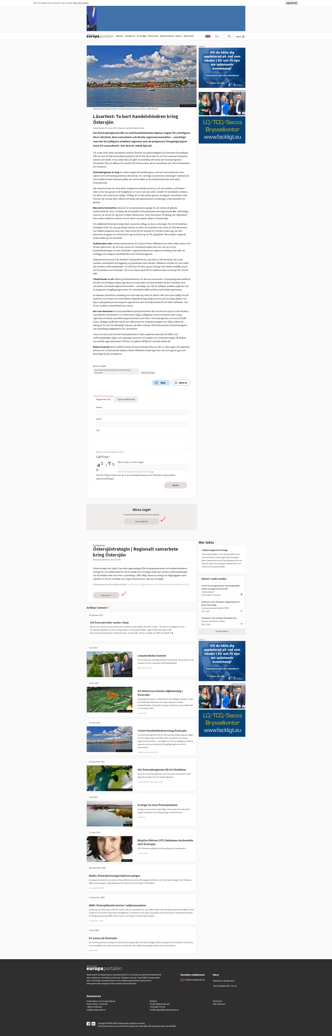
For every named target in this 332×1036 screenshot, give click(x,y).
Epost (99, 418)
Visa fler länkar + (222, 631)
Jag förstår (291, 3)
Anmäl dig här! (141, 521)
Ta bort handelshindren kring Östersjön (162, 730)
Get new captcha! (97, 470)
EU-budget (142, 36)
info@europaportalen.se (195, 979)
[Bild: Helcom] (109, 813)
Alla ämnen (189, 36)
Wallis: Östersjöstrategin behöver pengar (114, 875)
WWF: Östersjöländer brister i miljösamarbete (117, 905)
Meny (238, 36)
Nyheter (119, 36)
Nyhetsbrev (218, 981)
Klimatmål (153, 36)
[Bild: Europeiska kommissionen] (109, 664)
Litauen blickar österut (152, 655)
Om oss (234, 986)
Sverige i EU (130, 36)
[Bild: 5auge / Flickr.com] (109, 699)
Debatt (178, 36)
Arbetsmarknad (167, 36)
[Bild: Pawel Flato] (109, 848)
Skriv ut (183, 382)
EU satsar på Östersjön (103, 938)
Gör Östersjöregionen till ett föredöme (162, 769)
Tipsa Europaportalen (221, 986)
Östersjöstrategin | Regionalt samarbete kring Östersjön (112, 371)
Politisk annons (238, 90)
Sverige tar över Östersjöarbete (157, 805)
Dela (163, 382)
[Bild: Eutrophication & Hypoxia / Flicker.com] (109, 778)
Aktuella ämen (229, 981)
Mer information (81, 3)
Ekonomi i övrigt (148, 372)
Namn (99, 407)
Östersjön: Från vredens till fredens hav (219, 618)
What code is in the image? (131, 462)
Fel (97, 430)
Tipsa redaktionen (126, 399)
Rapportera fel (103, 399)
